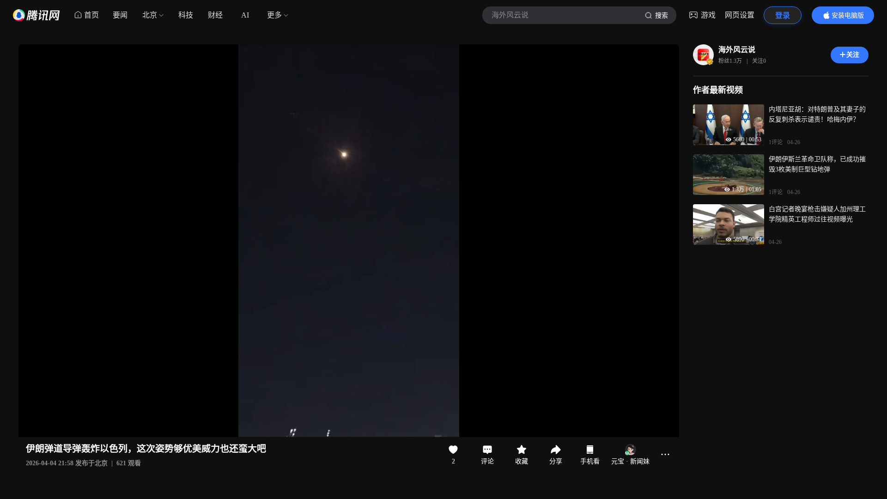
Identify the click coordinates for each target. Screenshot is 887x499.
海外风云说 (736, 50)
